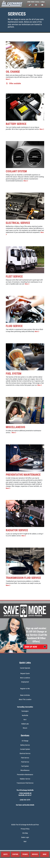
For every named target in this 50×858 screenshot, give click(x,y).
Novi (25, 719)
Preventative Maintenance (23, 474)
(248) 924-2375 (25, 800)
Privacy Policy (25, 829)
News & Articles (25, 695)
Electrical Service (18, 223)
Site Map (25, 833)
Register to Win (25, 688)
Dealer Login (25, 837)
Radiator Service (17, 530)
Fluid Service (14, 326)
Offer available (15, 83)
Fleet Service (14, 276)
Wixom (25, 728)
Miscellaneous (15, 427)
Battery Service (16, 124)
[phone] (30, 5)
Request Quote (25, 673)
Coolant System (16, 171)
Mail (25, 841)
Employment (25, 682)
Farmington (25, 711)
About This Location (25, 699)
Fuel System (13, 373)
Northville (25, 715)
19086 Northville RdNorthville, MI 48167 (25, 794)
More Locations (25, 678)
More (7, 79)
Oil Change (13, 71)
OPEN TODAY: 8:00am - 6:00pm (36, 2)
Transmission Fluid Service (23, 578)
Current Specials (25, 668)
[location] (36, 5)
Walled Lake (25, 724)
